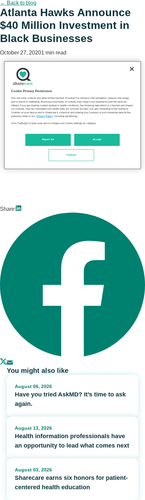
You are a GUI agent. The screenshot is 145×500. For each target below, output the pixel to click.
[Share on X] (3, 363)
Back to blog (18, 3)
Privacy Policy (44, 116)
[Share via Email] (10, 363)
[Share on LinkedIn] (18, 209)
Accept (97, 139)
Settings (71, 154)
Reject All (48, 139)
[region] (73, 115)
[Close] (131, 69)
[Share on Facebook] (72, 355)
